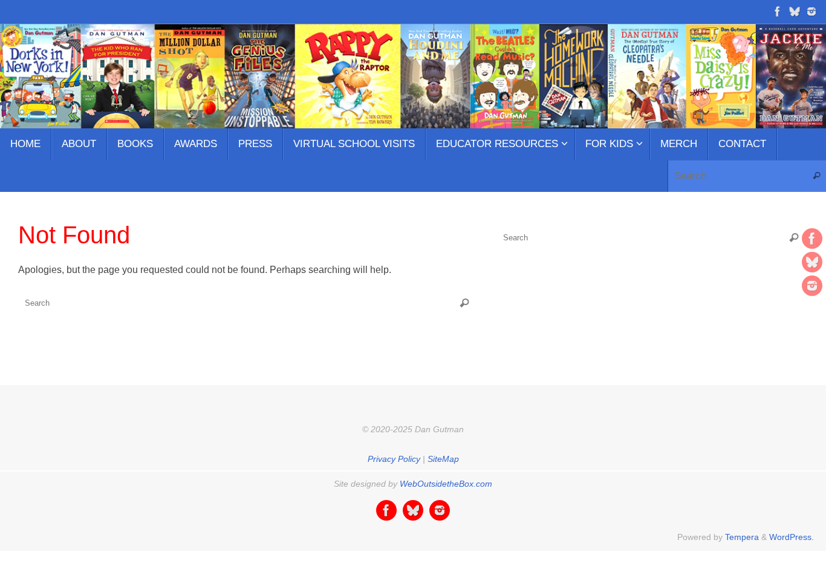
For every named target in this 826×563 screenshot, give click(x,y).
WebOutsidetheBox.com (446, 484)
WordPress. (791, 537)
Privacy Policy (394, 459)
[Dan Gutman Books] (777, 11)
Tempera (742, 537)
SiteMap (443, 459)
